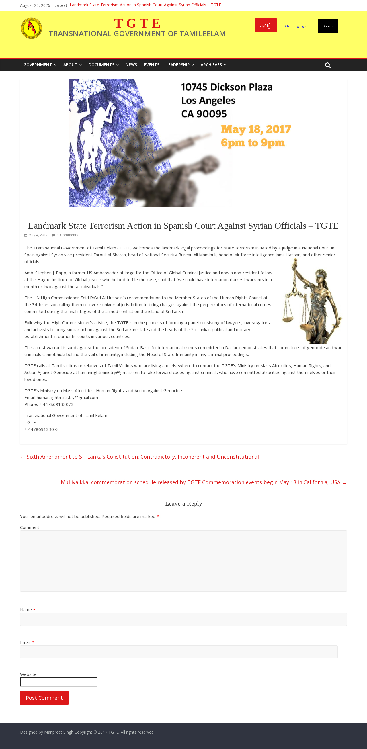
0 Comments (67, 234)
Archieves (211, 64)
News (131, 64)
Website (28, 674)
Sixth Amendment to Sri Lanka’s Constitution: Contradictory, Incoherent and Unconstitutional (139, 456)
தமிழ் (266, 25)
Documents (101, 64)
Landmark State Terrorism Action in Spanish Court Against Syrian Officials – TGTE (145, 5)
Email (27, 642)
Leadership (178, 64)
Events (151, 64)
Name (27, 609)
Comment (29, 527)
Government (38, 64)
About (70, 64)
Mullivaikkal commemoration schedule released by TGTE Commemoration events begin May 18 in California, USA (204, 482)
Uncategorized (39, 215)
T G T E (137, 23)
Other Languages (294, 26)
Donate (328, 26)
